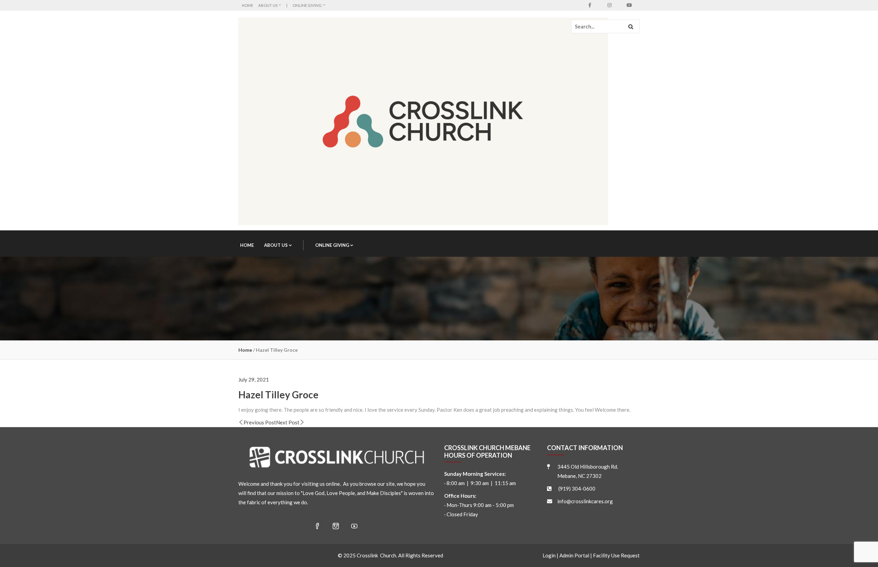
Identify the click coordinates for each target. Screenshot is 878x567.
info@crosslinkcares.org (585, 501)
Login (549, 555)
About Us (267, 5)
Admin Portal (574, 555)
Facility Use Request (616, 555)
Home (247, 5)
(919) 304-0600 (576, 488)
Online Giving (307, 5)
